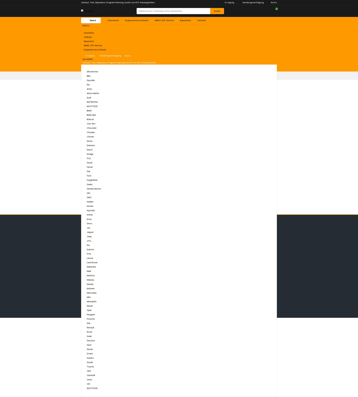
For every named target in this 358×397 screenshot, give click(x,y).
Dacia (89, 141)
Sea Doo (91, 340)
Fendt (89, 162)
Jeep (89, 236)
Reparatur (99, 41)
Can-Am (91, 123)
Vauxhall (91, 375)
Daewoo (91, 145)
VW (178, 384)
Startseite (89, 32)
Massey (90, 279)
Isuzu (89, 219)
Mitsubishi (91, 301)
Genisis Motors (94, 188)
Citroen (90, 136)
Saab (89, 336)
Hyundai (91, 80)
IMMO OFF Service (99, 45)
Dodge (90, 154)
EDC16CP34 (92, 102)
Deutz (90, 149)
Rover (89, 332)
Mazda (90, 284)
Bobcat (90, 119)
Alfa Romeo (92, 71)
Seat (89, 345)
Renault (90, 327)
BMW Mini (91, 115)
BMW (89, 110)
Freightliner (92, 180)
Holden (90, 201)
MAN (89, 271)
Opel (89, 310)
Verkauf (99, 37)
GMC (89, 197)
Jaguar (90, 232)
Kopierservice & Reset (99, 50)
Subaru (90, 358)
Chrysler (91, 132)
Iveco (89, 223)
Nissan (90, 306)
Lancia (90, 258)
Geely (89, 184)
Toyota (90, 366)
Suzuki (90, 362)
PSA (88, 323)
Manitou (91, 275)
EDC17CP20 (92, 106)
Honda (90, 206)
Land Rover (92, 262)
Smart (90, 353)
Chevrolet (91, 128)
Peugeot (91, 314)
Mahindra (91, 266)
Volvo (89, 379)
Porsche (91, 319)
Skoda (90, 349)
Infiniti (90, 214)
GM (88, 193)
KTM (89, 253)
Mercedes (91, 292)
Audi (178, 98)
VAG (89, 371)
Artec (89, 89)
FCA (89, 158)
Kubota (90, 249)
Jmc (89, 240)
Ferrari (90, 167)
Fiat (88, 171)
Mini (89, 297)
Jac (88, 227)
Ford (89, 175)
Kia (88, 84)
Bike (89, 76)
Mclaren (91, 288)
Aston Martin (93, 93)
